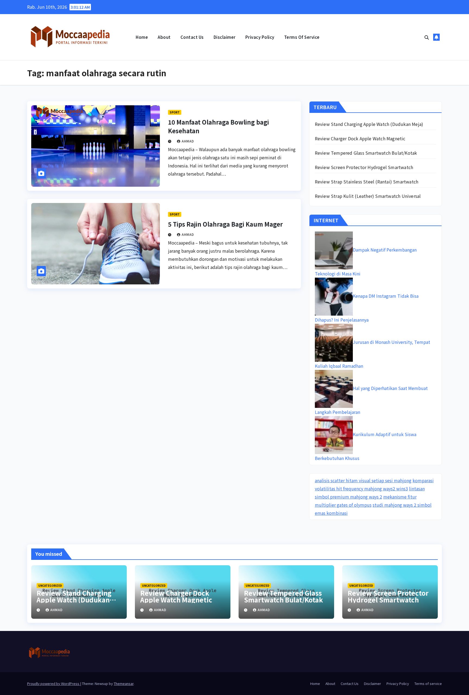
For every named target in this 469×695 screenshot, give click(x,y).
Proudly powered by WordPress (53, 683)
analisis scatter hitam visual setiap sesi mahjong (363, 480)
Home (142, 37)
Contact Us (192, 37)
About (164, 37)
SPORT (175, 112)
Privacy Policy (259, 37)
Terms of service (302, 37)
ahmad (188, 141)
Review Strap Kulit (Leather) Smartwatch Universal (368, 196)
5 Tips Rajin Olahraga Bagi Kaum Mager (225, 224)
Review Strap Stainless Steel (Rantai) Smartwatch (367, 181)
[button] (426, 37)
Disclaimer (225, 37)
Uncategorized (50, 585)
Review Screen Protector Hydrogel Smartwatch (364, 167)
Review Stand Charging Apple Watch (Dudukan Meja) (369, 124)
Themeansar (124, 683)
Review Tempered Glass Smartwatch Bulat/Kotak (366, 153)
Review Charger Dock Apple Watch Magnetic (360, 138)
